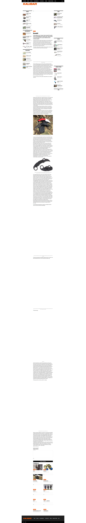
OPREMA (45, 469)
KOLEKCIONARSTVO (42, 518)
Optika (45, 479)
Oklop (44, 490)
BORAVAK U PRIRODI (55, 518)
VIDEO (58, 518)
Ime (33, 458)
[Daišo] (38, 467)
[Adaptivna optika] (48, 477)
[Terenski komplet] (48, 507)
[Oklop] (48, 487)
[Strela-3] (38, 487)
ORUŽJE (34, 518)
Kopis (34, 500)
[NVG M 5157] (48, 467)
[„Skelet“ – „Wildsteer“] (48, 497)
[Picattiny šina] (38, 477)
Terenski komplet (46, 510)
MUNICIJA (37, 518)
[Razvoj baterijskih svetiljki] (38, 507)
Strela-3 (34, 490)
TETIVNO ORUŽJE (47, 518)
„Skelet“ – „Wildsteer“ (47, 500)
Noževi (34, 31)
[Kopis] (38, 497)
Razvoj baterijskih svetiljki (37, 510)
